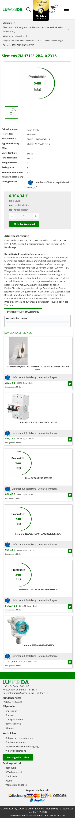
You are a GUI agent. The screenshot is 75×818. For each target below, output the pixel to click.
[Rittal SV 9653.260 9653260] (18, 462)
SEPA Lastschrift (13, 772)
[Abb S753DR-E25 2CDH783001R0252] (18, 406)
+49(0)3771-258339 (12, 701)
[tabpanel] (37, 321)
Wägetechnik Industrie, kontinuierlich (21, 40)
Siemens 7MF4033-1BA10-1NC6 (38, 645)
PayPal (8, 780)
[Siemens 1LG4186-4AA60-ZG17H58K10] (18, 574)
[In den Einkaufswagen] (70, 383)
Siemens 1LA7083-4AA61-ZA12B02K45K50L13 (38, 533)
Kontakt (9, 715)
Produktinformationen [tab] (23, 312)
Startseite (7, 22)
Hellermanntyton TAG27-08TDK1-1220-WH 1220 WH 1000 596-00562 (38, 368)
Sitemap (9, 728)
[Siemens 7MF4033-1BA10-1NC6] (18, 629)
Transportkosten (14, 719)
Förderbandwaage (54, 40)
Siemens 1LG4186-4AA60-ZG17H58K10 (38, 589)
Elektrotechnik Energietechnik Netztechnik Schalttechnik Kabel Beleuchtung (33, 29)
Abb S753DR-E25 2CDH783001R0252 (38, 422)
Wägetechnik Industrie (14, 35)
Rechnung (10, 767)
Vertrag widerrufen (18, 757)
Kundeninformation (15, 742)
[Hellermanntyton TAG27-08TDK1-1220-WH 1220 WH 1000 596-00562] (18, 351)
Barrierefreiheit (13, 723)
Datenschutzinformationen (19, 738)
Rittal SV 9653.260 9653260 (38, 478)
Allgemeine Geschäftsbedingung (22, 746)
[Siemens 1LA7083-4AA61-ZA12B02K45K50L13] (18, 518)
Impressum (11, 710)
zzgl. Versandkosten (18, 209)
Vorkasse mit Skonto (16, 784)
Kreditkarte (11, 776)
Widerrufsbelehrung (15, 750)
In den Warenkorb (26, 223)
